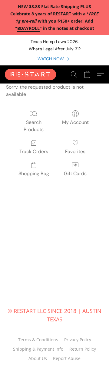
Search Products (34, 126)
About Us (37, 358)
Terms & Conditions (38, 339)
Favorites (75, 151)
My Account (75, 122)
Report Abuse (67, 358)
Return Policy (82, 349)
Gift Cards (75, 173)
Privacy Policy (77, 339)
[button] (32, 74)
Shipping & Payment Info (38, 349)
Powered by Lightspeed (54, 369)
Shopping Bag (33, 173)
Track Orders (33, 151)
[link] (54, 58)
